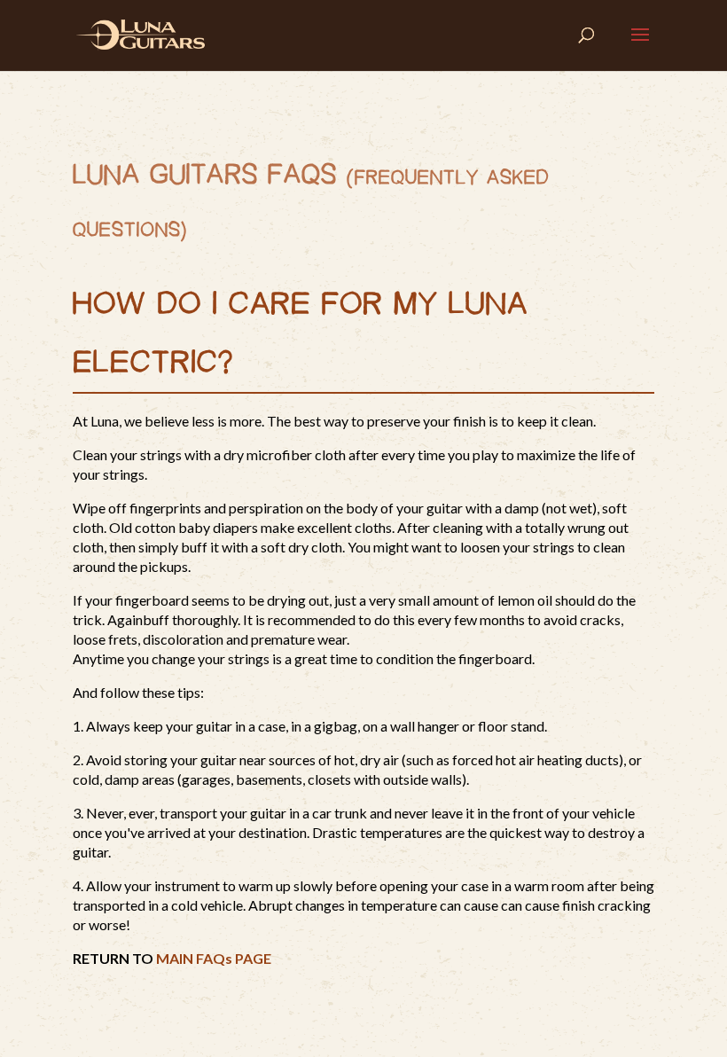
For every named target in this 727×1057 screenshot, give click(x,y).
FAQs (302, 175)
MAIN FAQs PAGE (213, 958)
